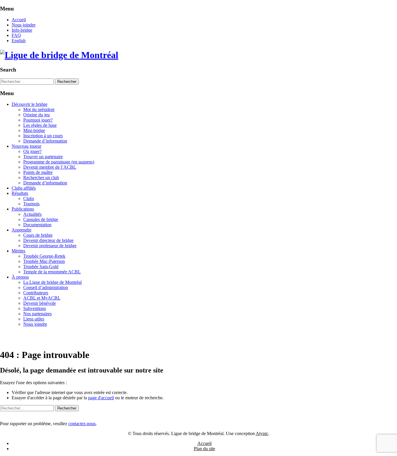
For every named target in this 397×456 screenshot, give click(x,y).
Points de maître (38, 172)
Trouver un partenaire (43, 156)
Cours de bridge (38, 235)
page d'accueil (101, 397)
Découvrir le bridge (29, 104)
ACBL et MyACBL (41, 297)
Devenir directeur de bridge (48, 240)
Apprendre (21, 229)
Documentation (37, 224)
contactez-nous (82, 423)
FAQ (16, 35)
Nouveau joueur (26, 146)
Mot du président (38, 109)
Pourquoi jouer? (38, 119)
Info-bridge (22, 30)
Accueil (19, 19)
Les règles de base (40, 125)
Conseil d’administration (45, 287)
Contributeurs (35, 292)
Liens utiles (33, 318)
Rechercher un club (41, 177)
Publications (23, 208)
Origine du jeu (36, 114)
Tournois (31, 203)
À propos (20, 277)
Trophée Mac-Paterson (44, 261)
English (19, 40)
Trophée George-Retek (44, 256)
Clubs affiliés (24, 188)
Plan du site (204, 448)
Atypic (262, 433)
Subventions (34, 308)
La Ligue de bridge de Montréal (52, 282)
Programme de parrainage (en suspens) (58, 161)
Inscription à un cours (43, 135)
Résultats (20, 193)
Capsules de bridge (40, 219)
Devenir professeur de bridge (49, 245)
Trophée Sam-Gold (40, 266)
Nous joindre (23, 24)
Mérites (18, 250)
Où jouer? (32, 151)
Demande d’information (45, 140)
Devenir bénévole (39, 303)
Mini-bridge (34, 130)
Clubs (28, 198)
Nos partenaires (37, 313)
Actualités (32, 214)
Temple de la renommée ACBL (52, 271)
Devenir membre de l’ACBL (49, 167)
